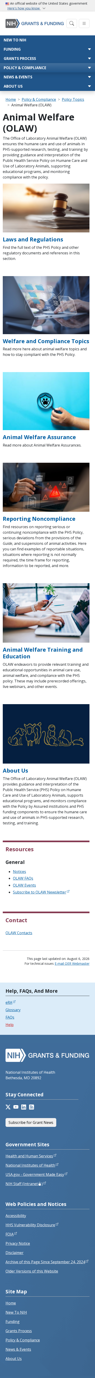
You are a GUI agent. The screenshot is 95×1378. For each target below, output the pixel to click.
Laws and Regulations (33, 239)
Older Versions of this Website (32, 1271)
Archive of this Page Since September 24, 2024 (45, 1261)
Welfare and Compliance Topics (46, 341)
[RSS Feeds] (31, 1107)
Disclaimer (15, 1252)
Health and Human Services (29, 1156)
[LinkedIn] (23, 1107)
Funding (12, 49)
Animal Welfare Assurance (39, 437)
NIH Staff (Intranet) (24, 1183)
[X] (8, 1107)
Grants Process (20, 58)
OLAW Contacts (19, 932)
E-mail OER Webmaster (72, 963)
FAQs (10, 1017)
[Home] (35, 23)
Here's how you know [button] (24, 8)
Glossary (13, 1009)
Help (10, 1024)
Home (11, 99)
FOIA (10, 1234)
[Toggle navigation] (71, 23)
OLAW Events (24, 885)
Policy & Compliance (25, 67)
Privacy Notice (18, 1243)
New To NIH (16, 1312)
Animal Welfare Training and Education (43, 653)
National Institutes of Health (30, 1165)
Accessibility (16, 1215)
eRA (9, 1002)
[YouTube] (15, 1107)
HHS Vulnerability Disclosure (30, 1224)
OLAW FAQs (23, 878)
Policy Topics (73, 99)
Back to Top (75, 1369)
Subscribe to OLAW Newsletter (39, 892)
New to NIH (15, 40)
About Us (13, 86)
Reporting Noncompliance (39, 518)
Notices (19, 871)
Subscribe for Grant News (31, 1122)
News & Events (18, 77)
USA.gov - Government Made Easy (35, 1174)
